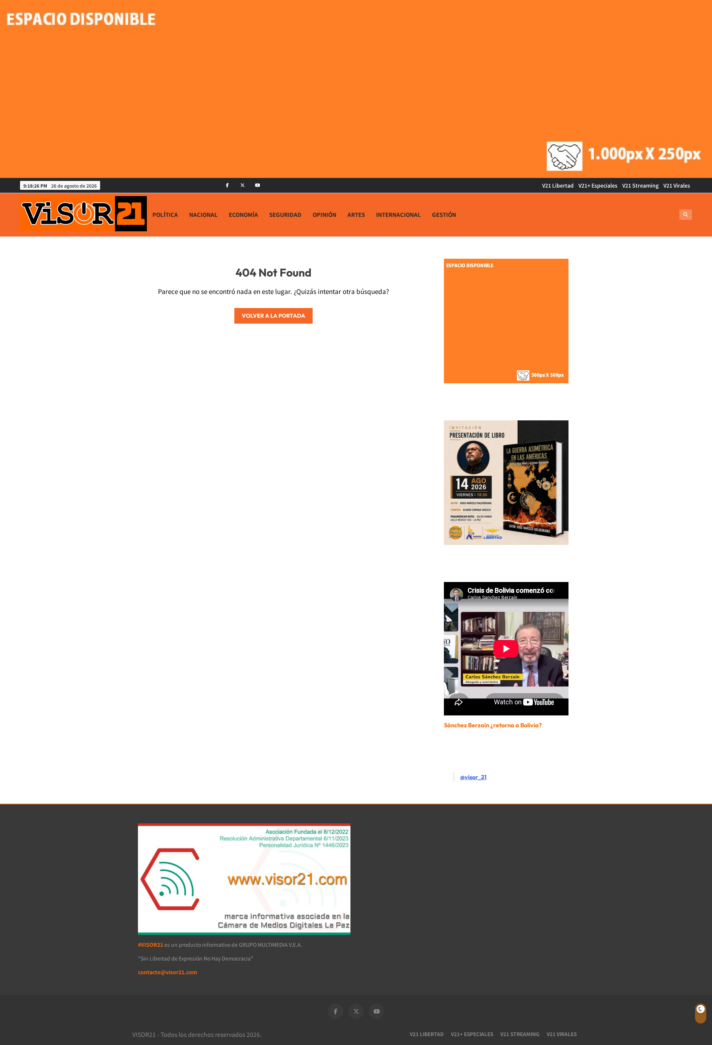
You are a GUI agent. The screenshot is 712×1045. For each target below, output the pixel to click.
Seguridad (285, 214)
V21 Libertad (558, 185)
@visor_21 (473, 777)
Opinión (324, 214)
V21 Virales (676, 185)
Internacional (398, 214)
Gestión (444, 214)
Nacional (203, 214)
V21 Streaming (640, 185)
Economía (243, 214)
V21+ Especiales (597, 185)
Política (165, 214)
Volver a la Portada (273, 315)
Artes (356, 214)
